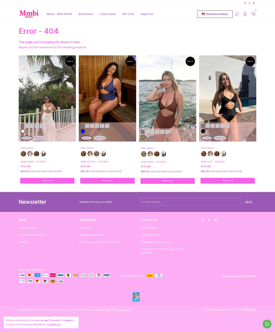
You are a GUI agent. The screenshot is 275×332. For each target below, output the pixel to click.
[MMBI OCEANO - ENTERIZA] (36, 154)
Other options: (27, 148)
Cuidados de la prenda (32, 234)
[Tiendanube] (244, 311)
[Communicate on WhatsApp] (267, 324)
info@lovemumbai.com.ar (155, 242)
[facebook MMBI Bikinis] (249, 3)
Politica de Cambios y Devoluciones (100, 242)
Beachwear (86, 14)
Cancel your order (122, 310)
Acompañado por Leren (217, 309)
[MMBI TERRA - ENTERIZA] (23, 154)
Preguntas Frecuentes (92, 234)
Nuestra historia (28, 227)
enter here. (105, 310)
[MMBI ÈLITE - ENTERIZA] (43, 154)
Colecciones (108, 14)
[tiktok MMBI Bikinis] (254, 3)
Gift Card (128, 14)
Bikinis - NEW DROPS (59, 14)
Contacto (85, 227)
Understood (53, 324)
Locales (23, 242)
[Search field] (237, 14)
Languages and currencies (239, 276)
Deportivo (146, 14)
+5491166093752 (149, 234)
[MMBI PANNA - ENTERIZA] (30, 154)
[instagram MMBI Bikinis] (245, 3)
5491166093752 (149, 227)
